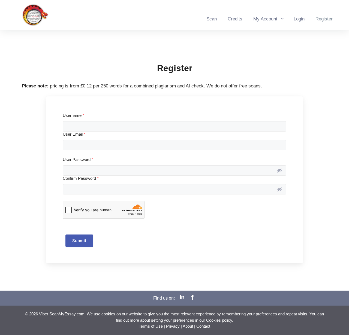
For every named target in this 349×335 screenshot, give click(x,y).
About (188, 326)
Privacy (173, 326)
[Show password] (279, 170)
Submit (79, 240)
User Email (74, 134)
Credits (235, 19)
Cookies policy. (219, 320)
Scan (211, 19)
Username (73, 115)
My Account (265, 19)
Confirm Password (81, 178)
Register (324, 19)
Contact (203, 326)
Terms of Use (151, 326)
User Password (78, 159)
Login (299, 19)
